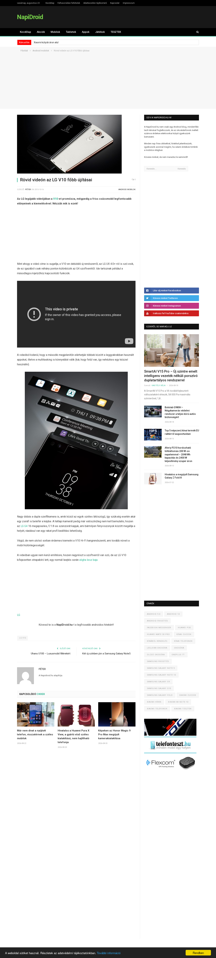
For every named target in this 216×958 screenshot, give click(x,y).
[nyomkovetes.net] (171, 770)
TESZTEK (116, 31)
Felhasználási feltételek (69, 3)
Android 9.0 (153, 614)
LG (18, 615)
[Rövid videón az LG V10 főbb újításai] (76, 145)
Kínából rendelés (157, 641)
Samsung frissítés (158, 661)
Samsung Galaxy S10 (159, 688)
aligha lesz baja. (88, 559)
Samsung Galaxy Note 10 (161, 675)
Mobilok (55, 31)
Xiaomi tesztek (183, 709)
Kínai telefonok (183, 641)
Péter (28, 189)
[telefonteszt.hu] (170, 752)
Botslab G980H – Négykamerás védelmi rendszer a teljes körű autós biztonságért (180, 412)
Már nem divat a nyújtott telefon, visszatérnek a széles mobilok (35, 734)
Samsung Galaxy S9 (158, 682)
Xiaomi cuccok (187, 695)
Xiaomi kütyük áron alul (46, 42)
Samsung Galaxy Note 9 (161, 668)
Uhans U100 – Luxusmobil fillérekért (50, 653)
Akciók (41, 31)
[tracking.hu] (170, 735)
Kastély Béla (159, 385)
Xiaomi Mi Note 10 (178, 702)
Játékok (100, 31)
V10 (55, 198)
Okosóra (179, 648)
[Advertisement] (108, 85)
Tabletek (71, 31)
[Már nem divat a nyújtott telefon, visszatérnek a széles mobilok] (35, 714)
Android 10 (173, 614)
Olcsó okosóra (156, 655)
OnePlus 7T (178, 655)
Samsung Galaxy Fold (160, 695)
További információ (108, 953)
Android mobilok (127, 189)
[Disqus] (76, 801)
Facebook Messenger (159, 628)
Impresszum (129, 3)
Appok (85, 31)
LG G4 (24, 526)
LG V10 (22, 638)
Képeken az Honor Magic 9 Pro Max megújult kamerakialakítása (114, 734)
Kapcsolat (114, 3)
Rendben (198, 953)
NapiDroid (30, 17)
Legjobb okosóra (157, 648)
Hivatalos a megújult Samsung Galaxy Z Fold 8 (181, 476)
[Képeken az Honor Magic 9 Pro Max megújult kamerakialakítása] (117, 714)
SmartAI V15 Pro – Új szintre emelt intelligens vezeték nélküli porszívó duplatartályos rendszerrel (171, 375)
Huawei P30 (184, 628)
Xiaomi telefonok (157, 709)
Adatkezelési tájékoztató (95, 3)
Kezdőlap (50, 3)
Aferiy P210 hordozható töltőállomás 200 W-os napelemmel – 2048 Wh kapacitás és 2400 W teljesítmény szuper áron (178, 454)
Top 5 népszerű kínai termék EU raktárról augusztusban (182, 432)
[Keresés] (196, 32)
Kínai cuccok (184, 634)
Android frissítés (157, 621)
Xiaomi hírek (154, 702)
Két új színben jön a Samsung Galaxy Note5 (106, 653)
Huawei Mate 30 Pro (158, 634)
